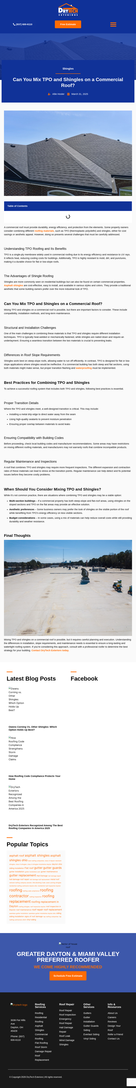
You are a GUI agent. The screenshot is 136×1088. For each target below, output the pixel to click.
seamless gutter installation (18, 913)
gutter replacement (22, 875)
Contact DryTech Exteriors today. (50, 650)
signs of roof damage (34, 916)
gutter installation (16, 872)
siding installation (16, 916)
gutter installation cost (32, 872)
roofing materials (44, 231)
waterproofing (84, 368)
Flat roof (29, 868)
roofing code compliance (31, 891)
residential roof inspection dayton (49, 886)
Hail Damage (42, 876)
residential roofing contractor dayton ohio (23, 886)
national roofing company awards (20, 883)
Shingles (68, 68)
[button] (113, 24)
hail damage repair (54, 876)
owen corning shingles (53, 883)
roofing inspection (35, 897)
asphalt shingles (37, 855)
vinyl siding (31, 920)
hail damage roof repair (19, 879)
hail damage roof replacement (40, 879)
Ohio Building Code (38, 883)
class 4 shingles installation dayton (39, 864)
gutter (38, 867)
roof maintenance (23, 910)
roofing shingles (24, 907)
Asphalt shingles (13, 285)
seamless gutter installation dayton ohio (42, 913)
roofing (15, 890)
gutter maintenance (49, 872)
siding (58, 913)
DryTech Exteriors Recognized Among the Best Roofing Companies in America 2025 (36, 827)
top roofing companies (50, 916)
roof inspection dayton (37, 907)
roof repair (37, 909)
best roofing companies (36, 861)
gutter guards (52, 867)
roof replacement (53, 909)
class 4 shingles (21, 864)
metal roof (54, 879)
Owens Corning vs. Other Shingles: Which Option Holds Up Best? (33, 728)
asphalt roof (16, 855)
